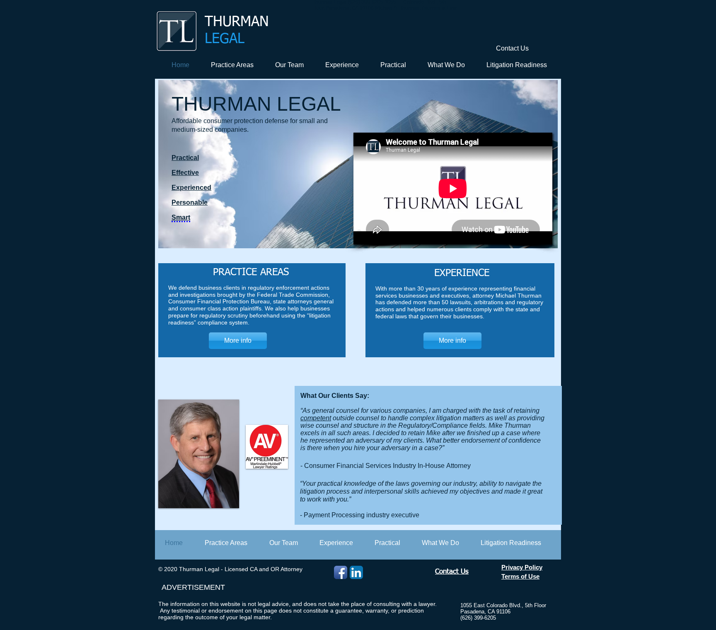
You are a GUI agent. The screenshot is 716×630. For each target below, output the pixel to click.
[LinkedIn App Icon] (356, 572)
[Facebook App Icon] (340, 572)
